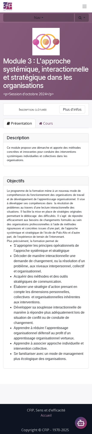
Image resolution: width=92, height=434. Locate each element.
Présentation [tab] (21, 123)
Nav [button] (37, 17)
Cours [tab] (47, 123)
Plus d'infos (72, 109)
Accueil (46, 415)
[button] (82, 18)
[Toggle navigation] (84, 6)
